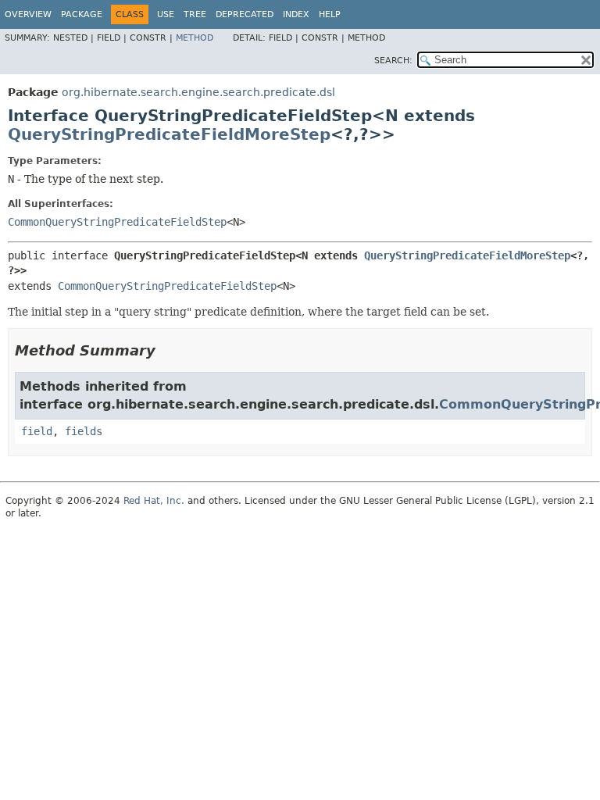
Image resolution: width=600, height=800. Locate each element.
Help (330, 14)
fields (83, 431)
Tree (195, 14)
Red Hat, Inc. (153, 500)
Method (194, 38)
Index (296, 14)
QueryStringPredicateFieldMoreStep (169, 134)
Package (81, 14)
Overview (28, 14)
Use (165, 14)
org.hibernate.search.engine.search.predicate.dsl (198, 92)
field (36, 431)
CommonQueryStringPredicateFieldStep (117, 222)
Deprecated (244, 14)
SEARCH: (393, 60)
